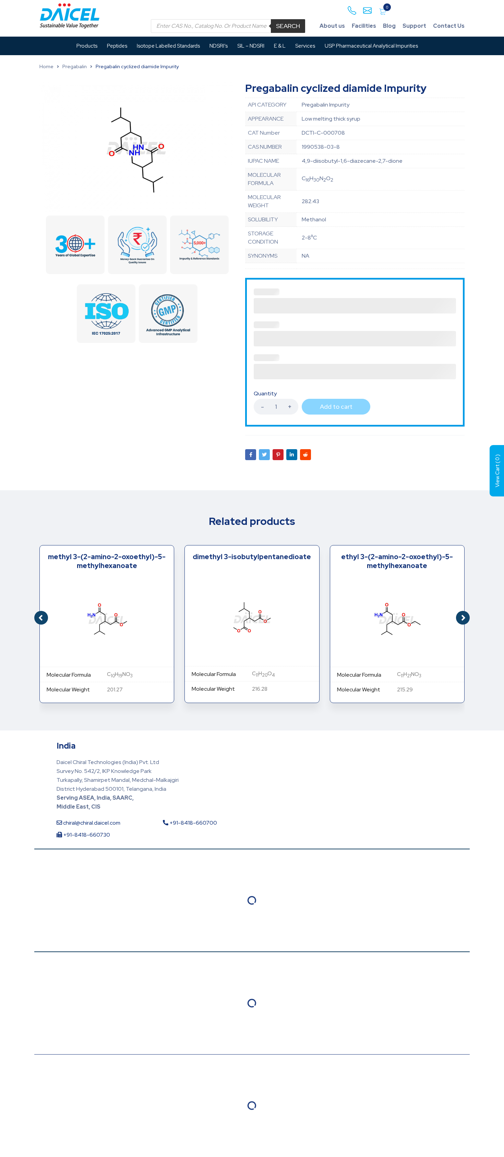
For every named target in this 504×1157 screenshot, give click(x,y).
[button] (463, 618)
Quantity (265, 393)
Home (46, 66)
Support (414, 25)
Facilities (364, 25)
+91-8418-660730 (86, 834)
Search (288, 26)
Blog (389, 25)
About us (332, 25)
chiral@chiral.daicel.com (91, 822)
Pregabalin (74, 66)
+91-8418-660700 (192, 822)
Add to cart (336, 406)
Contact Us (449, 25)
